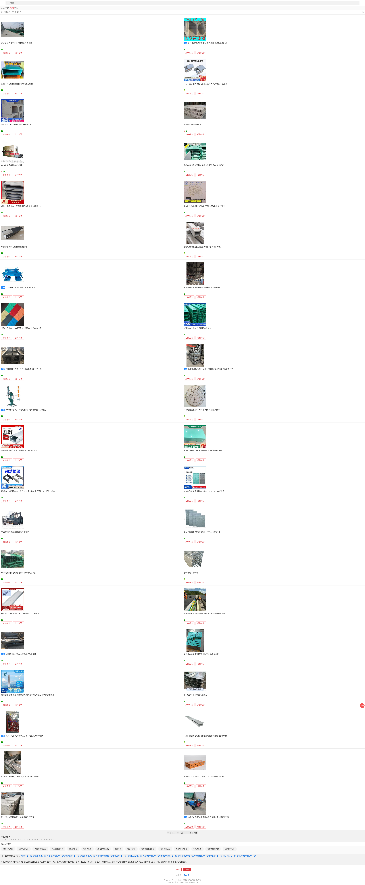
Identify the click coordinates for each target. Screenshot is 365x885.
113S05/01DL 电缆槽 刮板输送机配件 (21, 287)
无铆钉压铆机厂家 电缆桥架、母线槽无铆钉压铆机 (26, 409)
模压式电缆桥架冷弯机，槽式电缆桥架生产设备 (24, 735)
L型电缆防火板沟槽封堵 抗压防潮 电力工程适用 (20, 613)
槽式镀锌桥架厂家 (201, 856)
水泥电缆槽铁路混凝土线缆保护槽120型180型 (202, 247)
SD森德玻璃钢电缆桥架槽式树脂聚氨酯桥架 (18, 572)
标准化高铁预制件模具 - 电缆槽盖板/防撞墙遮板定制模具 (210, 369)
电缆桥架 (118, 849)
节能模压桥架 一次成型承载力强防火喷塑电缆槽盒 (21, 328)
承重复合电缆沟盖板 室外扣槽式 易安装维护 (201, 654)
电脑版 (186, 875)
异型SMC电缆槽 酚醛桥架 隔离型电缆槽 (17, 84)
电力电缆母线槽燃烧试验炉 (12, 165)
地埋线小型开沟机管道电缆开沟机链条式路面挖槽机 (208, 817)
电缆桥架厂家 (26, 856)
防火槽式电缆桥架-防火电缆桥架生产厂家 (17, 817)
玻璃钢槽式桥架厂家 (55, 856)
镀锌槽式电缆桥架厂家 (246, 856)
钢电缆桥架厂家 (215, 856)
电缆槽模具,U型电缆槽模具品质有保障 (21, 654)
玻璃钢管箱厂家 (39, 856)
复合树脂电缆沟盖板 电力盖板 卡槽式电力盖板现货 (204, 491)
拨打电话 (18, 53)
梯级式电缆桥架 (40, 849)
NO (30, 839)
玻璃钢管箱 (131, 849)
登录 (178, 869)
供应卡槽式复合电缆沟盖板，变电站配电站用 (202, 532)
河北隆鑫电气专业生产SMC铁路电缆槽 (16, 43)
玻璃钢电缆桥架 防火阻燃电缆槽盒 (197, 328)
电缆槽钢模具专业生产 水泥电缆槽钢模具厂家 (24, 369)
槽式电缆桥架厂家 (134, 856)
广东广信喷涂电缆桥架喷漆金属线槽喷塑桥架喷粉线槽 (205, 735)
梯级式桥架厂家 (229, 856)
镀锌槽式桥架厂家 (185, 856)
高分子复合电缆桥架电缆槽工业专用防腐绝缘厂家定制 (205, 84)
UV (44, 839)
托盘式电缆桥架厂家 (151, 856)
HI (18, 839)
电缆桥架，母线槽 (191, 572)
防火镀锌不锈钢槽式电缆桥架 (195, 695)
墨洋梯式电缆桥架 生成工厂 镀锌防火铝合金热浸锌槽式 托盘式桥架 (28, 491)
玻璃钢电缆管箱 (103, 849)
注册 (187, 869)
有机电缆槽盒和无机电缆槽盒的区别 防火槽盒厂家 (204, 165)
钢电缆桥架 (197, 849)
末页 (196, 833)
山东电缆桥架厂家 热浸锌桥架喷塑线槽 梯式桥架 (203, 450)
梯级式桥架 (73, 849)
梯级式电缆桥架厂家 (168, 856)
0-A (2, 839)
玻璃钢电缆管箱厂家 (104, 856)
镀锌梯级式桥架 (213, 849)
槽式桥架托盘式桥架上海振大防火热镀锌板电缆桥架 (204, 776)
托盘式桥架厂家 (119, 856)
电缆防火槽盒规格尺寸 (193, 124)
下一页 (189, 833)
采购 (362, 706)
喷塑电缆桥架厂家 (71, 856)
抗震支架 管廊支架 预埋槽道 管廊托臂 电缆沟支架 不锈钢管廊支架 (27, 695)
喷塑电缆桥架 (165, 849)
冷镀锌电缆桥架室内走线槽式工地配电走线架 (19, 450)
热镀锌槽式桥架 (181, 849)
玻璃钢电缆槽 (8, 849)
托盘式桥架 (87, 849)
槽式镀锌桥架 (229, 849)
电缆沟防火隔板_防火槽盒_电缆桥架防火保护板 (20, 776)
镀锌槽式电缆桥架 (147, 849)
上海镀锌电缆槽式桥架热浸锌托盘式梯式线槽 (202, 287)
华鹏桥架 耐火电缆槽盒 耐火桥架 (14, 247)
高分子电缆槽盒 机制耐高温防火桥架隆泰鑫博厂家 (21, 206)
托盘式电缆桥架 (57, 849)
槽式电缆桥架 (24, 849)
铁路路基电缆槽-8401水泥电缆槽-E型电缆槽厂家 (207, 43)
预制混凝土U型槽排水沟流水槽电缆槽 (16, 124)
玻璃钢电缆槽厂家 (87, 856)
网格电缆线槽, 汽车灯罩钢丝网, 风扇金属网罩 (202, 409)
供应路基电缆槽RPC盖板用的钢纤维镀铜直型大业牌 (204, 206)
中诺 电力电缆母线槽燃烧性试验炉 (15, 532)
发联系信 (6, 53)
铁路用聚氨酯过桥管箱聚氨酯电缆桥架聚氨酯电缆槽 (204, 613)
